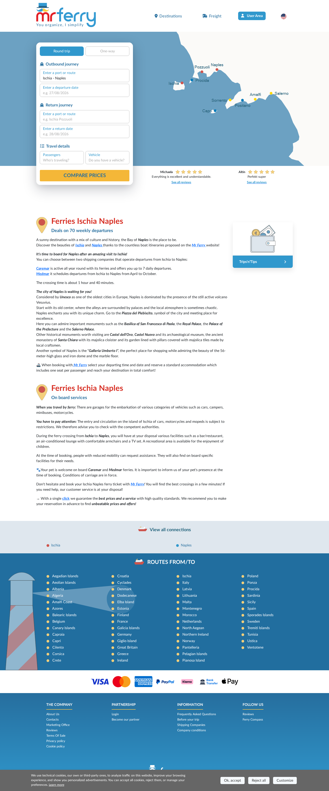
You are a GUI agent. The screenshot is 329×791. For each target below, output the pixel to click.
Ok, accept (232, 780)
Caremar (42, 268)
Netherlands (192, 621)
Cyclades (124, 582)
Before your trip (188, 719)
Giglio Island (127, 641)
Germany (124, 634)
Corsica (58, 654)
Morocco (189, 615)
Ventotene (255, 647)
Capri (56, 641)
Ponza (252, 582)
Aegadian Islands (65, 576)
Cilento (58, 647)
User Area (254, 16)
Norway (188, 641)
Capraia (58, 634)
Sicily (251, 602)
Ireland (122, 660)
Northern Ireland (195, 634)
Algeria (57, 595)
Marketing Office (58, 725)
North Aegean (193, 628)
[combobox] (84, 78)
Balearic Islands (64, 615)
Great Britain (127, 647)
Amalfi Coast (62, 602)
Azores (57, 608)
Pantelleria (190, 647)
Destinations (170, 16)
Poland (252, 576)
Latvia (187, 589)
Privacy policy (55, 741)
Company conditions (191, 730)
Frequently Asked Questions (196, 714)
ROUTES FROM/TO (171, 562)
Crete (56, 660)
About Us (52, 714)
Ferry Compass (253, 719)
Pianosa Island (193, 660)
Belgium (58, 621)
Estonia (123, 608)
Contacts (52, 719)
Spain (251, 608)
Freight (215, 16)
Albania (58, 589)
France (122, 621)
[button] (286, 16)
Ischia (79, 245)
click (66, 498)
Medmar (42, 274)
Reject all (259, 780)
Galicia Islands (128, 628)
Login (115, 714)
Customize (285, 780)
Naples (97, 245)
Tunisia (252, 634)
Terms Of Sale (55, 735)
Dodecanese (127, 595)
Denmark (124, 589)
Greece (122, 654)
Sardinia (253, 595)
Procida (253, 589)
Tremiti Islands (258, 628)
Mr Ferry (199, 245)
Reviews (52, 730)
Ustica (252, 641)
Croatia (123, 576)
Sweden (253, 621)
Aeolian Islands (64, 582)
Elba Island (125, 602)
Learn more (56, 785)
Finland (123, 615)
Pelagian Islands (194, 654)
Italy (185, 582)
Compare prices (85, 175)
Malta (187, 602)
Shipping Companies (191, 725)
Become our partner (125, 719)
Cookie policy (55, 746)
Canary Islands (63, 628)
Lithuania (189, 595)
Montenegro (192, 608)
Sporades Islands (260, 615)
